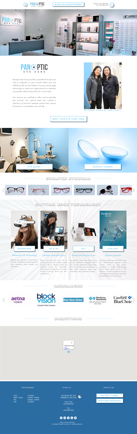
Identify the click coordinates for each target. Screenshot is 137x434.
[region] (112, 5)
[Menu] (25, 4)
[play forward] (133, 190)
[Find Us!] (79, 397)
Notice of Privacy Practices (67, 422)
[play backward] (3, 190)
